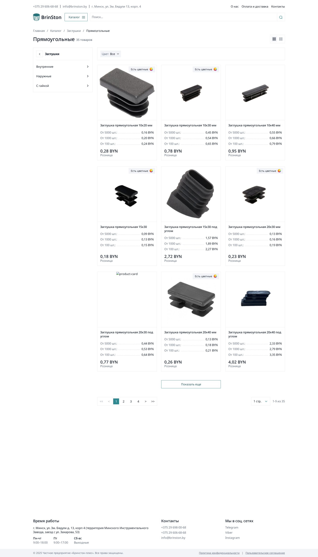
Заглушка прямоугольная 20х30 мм (254, 227)
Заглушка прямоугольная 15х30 (123, 227)
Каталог (55, 30)
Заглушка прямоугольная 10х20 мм (126, 125)
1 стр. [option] (257, 401)
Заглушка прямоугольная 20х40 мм (190, 332)
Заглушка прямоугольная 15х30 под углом (190, 229)
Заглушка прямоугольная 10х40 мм (254, 125)
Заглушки (74, 30)
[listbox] (260, 401)
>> (153, 401)
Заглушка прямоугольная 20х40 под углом (254, 334)
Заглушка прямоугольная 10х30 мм (190, 125)
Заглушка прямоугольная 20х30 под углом (126, 334)
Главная (39, 30)
